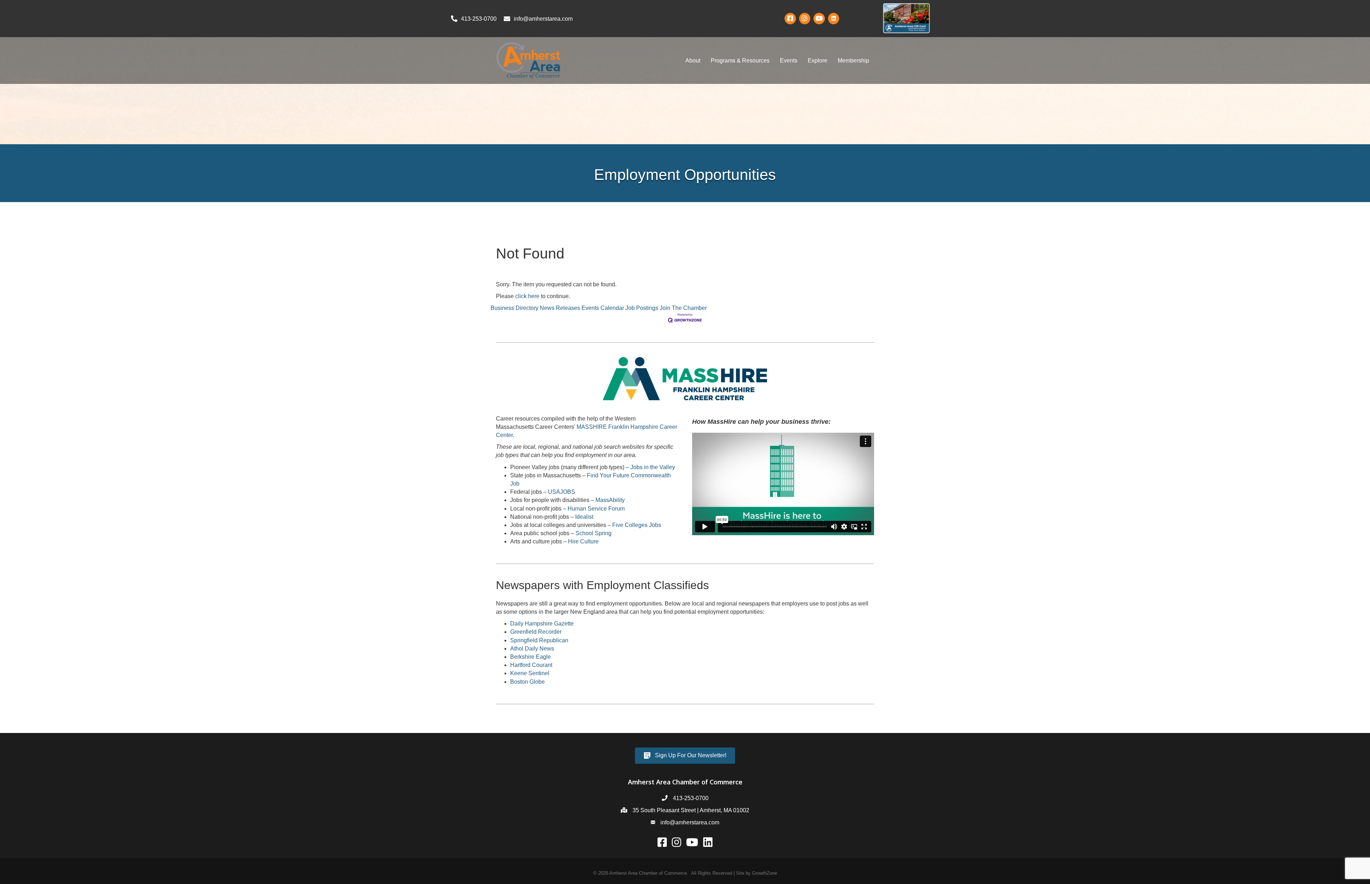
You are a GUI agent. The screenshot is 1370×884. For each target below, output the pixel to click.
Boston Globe (527, 682)
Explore (817, 60)
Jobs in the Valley (652, 467)
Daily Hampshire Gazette (542, 624)
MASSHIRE (592, 427)
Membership (853, 60)
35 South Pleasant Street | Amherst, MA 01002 (691, 810)
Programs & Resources (740, 60)
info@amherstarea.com (689, 822)
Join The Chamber (683, 308)
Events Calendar (603, 308)
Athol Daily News (532, 649)
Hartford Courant (531, 665)
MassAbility (610, 500)
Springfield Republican (539, 640)
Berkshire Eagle (530, 657)
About (692, 60)
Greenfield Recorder (536, 632)
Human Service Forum (596, 509)
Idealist (584, 517)
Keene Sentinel (529, 673)
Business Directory (514, 308)
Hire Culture (583, 541)
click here (527, 296)
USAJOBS (561, 492)
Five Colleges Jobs (636, 525)
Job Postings (641, 308)
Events (788, 60)
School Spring (593, 533)
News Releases (560, 308)
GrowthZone (764, 873)
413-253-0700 (691, 798)
